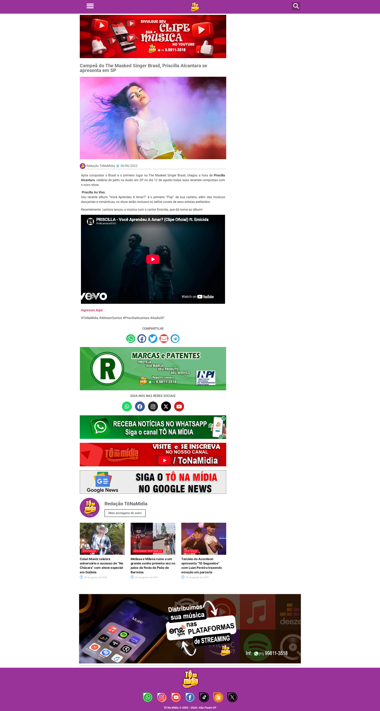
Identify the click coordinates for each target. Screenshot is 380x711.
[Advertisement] (265, 46)
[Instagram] (153, 406)
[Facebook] (140, 406)
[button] (90, 6)
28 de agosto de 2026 (95, 577)
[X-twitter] (166, 406)
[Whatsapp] (127, 406)
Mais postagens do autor (125, 513)
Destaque (89, 551)
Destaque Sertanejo (148, 551)
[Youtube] (179, 406)
